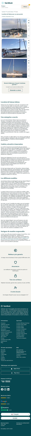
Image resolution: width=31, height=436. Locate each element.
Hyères (2, 353)
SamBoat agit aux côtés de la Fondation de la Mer (15, 238)
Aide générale (19, 350)
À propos (3, 323)
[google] (4, 401)
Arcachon (3, 351)
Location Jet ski (20, 330)
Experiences (4, 341)
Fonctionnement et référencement (21, 352)
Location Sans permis (21, 333)
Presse (2, 338)
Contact (18, 355)
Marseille (3, 350)
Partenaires (19, 424)
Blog (2, 342)
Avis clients (3, 336)
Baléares (3, 359)
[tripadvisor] (5, 408)
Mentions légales (5, 422)
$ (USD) (15, 418)
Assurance (3, 329)
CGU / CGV (3, 424)
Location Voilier (20, 327)
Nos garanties (4, 326)
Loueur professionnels (6, 332)
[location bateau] (7, 3)
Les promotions (20, 336)
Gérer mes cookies (21, 357)
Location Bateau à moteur (22, 323)
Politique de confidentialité (22, 422)
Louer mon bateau (5, 327)
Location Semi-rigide (21, 324)
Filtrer (26, 6)
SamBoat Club (4, 335)
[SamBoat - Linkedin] (8, 389)
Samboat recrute (5, 324)
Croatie (3, 357)
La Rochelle (3, 354)
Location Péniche (20, 332)
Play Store (17, 373)
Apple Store (16, 368)
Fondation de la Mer (6, 339)
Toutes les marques (21, 338)
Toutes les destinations (7, 360)
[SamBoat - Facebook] (2, 389)
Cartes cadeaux (5, 333)
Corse (2, 356)
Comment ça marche (21, 354)
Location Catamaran (21, 329)
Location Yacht (20, 326)
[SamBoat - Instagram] (5, 389)
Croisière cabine (20, 335)
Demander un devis (15, 90)
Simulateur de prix (5, 330)
